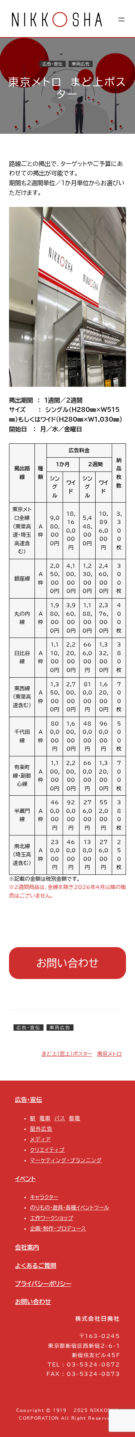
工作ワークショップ (51, 1218)
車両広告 (81, 64)
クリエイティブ (47, 1150)
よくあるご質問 (35, 1266)
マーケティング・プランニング (66, 1160)
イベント (25, 1179)
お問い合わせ (67, 963)
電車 (45, 1118)
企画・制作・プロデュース (58, 1228)
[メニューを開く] (121, 19)
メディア (40, 1139)
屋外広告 (41, 1129)
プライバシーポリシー (43, 1284)
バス (59, 1118)
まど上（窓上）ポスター (67, 1054)
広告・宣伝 (52, 64)
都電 (74, 1118)
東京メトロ (109, 1054)
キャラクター (44, 1197)
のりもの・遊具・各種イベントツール (69, 1207)
